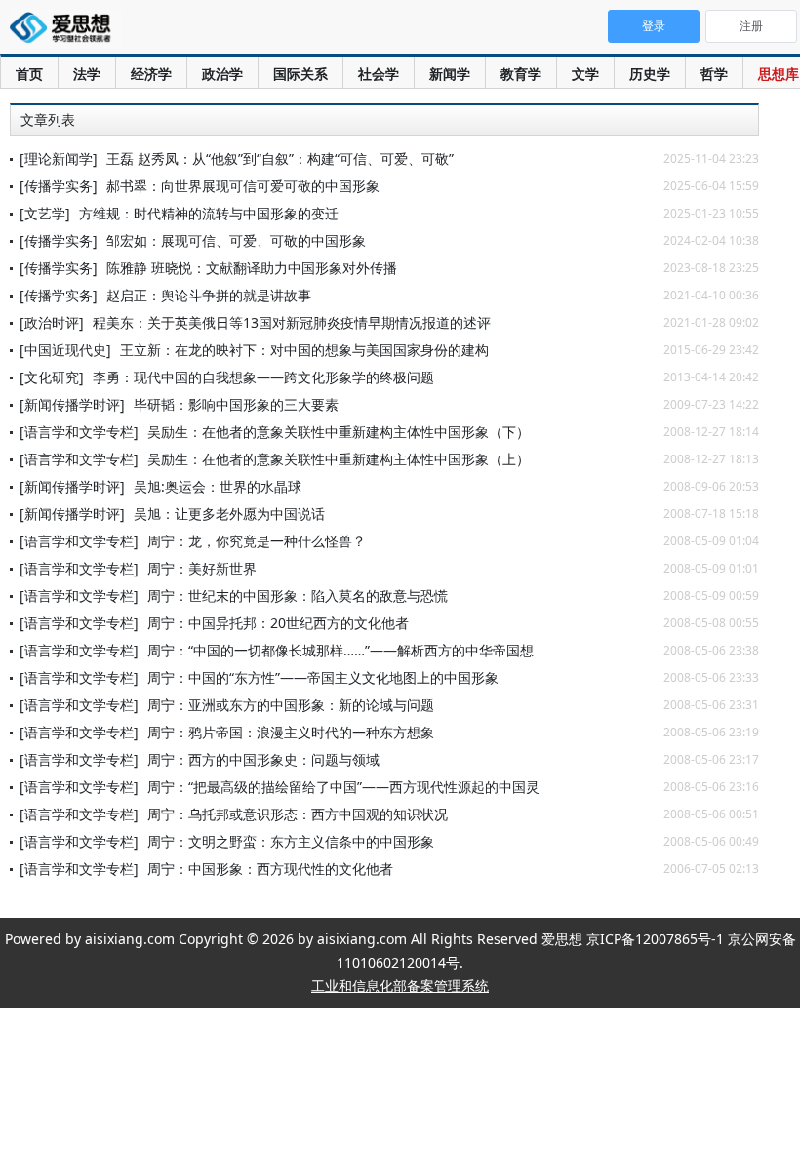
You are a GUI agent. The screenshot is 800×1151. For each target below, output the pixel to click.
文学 (585, 73)
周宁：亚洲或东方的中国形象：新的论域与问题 (290, 704)
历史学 (649, 73)
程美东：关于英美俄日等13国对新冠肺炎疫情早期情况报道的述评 (292, 322)
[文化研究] (52, 377)
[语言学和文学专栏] (79, 431)
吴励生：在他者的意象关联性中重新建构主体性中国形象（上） (338, 459)
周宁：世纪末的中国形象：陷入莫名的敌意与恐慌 (297, 595)
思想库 (778, 73)
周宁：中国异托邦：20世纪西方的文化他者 (278, 623)
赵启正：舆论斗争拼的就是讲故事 (208, 295)
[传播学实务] (59, 186)
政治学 (222, 73)
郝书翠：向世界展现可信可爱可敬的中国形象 (243, 186)
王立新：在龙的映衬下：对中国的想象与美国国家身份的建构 (304, 349)
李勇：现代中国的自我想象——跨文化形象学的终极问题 (263, 377)
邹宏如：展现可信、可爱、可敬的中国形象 (236, 240)
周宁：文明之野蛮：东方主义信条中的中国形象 (290, 841)
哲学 (714, 73)
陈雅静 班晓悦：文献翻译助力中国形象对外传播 (251, 267)
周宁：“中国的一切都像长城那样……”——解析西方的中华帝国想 (340, 650)
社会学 (378, 73)
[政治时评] (52, 322)
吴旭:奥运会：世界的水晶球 (217, 486)
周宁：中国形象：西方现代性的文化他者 (270, 868)
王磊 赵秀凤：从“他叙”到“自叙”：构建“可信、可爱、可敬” (280, 158)
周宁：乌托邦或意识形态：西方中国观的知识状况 (297, 814)
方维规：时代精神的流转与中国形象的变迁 (209, 213)
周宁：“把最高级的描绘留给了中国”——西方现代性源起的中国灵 (343, 786)
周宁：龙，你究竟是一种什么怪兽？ (256, 541)
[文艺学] (45, 213)
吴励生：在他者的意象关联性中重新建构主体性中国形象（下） (338, 431)
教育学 (520, 73)
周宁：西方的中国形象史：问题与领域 (263, 759)
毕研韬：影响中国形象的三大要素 (236, 404)
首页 (29, 73)
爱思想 (66, 29)
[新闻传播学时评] (72, 404)
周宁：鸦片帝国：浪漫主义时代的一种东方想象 (290, 732)
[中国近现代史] (65, 349)
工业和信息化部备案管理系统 (400, 985)
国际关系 (300, 73)
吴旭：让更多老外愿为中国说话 (229, 513)
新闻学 (449, 73)
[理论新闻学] (59, 158)
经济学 (151, 73)
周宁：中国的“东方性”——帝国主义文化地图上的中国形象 (323, 677)
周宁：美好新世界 (202, 568)
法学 (86, 73)
